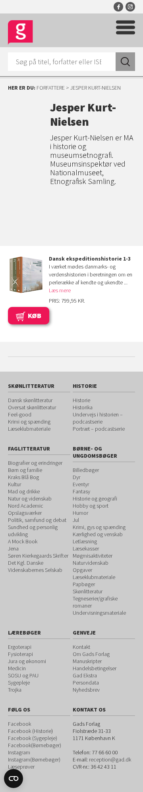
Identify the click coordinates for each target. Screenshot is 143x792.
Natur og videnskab (30, 498)
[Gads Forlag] (20, 32)
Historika (83, 407)
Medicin (17, 668)
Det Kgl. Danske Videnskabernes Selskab (35, 566)
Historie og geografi (95, 498)
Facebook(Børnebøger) (34, 745)
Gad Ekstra (85, 675)
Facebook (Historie (29, 730)
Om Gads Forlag (91, 654)
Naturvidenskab (90, 562)
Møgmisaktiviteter (92, 555)
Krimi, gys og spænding (99, 527)
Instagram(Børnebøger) (34, 759)
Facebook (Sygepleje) (32, 738)
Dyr (76, 477)
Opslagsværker (25, 512)
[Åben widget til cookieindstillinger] (13, 778)
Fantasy (81, 491)
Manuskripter (87, 661)
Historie (81, 400)
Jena (13, 548)
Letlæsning (85, 541)
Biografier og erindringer (35, 462)
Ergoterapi (19, 646)
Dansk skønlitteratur (30, 400)
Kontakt (81, 646)
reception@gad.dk (110, 759)
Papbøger (84, 584)
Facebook (118, 7)
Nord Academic (25, 505)
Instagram (130, 7)
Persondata (86, 682)
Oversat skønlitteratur (32, 407)
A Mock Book (22, 541)
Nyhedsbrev (86, 689)
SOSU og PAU (23, 675)
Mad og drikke (24, 491)
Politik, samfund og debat (37, 520)
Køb (34, 315)
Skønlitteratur (87, 591)
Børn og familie (25, 470)
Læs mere (60, 290)
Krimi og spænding (29, 421)
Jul (76, 520)
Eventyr (81, 484)
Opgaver (82, 569)
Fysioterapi (20, 654)
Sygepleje (19, 682)
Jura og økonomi (27, 661)
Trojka (14, 689)
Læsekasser (86, 548)
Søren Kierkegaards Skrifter (38, 555)
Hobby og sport (90, 505)
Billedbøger (86, 470)
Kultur (14, 484)
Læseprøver (21, 766)
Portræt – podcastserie (99, 428)
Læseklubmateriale (29, 428)
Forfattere (51, 87)
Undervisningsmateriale (99, 612)
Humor (80, 512)
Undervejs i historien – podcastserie (98, 418)
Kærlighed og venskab (98, 534)
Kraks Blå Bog (23, 477)
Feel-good (19, 414)
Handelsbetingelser (94, 668)
